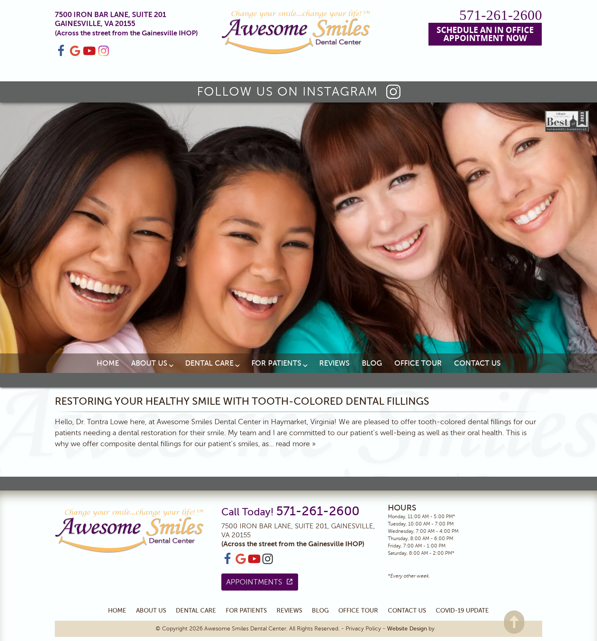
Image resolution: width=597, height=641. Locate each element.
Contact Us (477, 363)
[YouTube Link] (89, 54)
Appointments (254, 582)
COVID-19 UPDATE (462, 610)
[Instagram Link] (103, 54)
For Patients (276, 363)
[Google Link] (241, 563)
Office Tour (418, 363)
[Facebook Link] (61, 54)
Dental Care (209, 363)
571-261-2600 (500, 15)
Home (108, 363)
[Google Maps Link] (75, 54)
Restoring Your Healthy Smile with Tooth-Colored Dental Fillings (242, 401)
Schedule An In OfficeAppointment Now (485, 34)
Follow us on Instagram (287, 91)
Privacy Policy (363, 629)
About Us (149, 363)
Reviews (334, 363)
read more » (296, 444)
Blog (372, 363)
